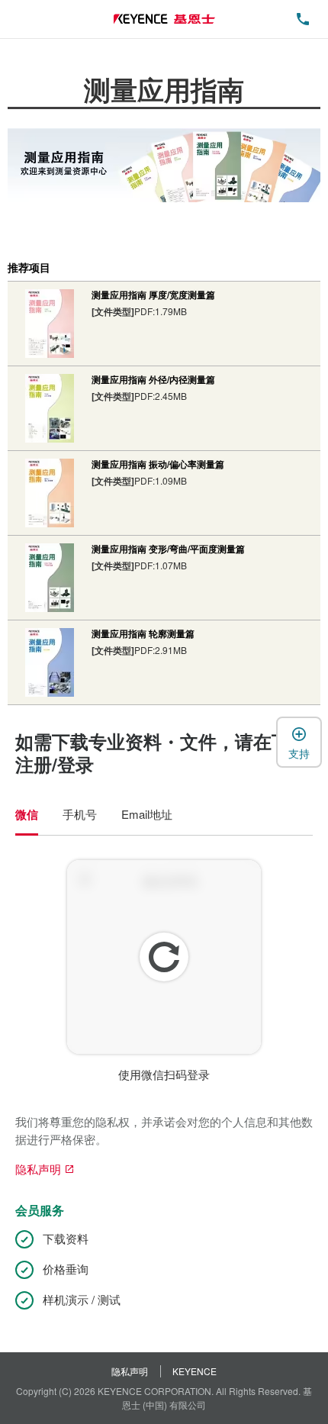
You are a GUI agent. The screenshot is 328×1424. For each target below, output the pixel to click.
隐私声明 (129, 1370)
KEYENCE (194, 1370)
